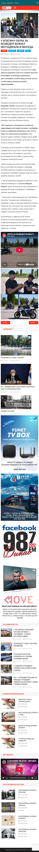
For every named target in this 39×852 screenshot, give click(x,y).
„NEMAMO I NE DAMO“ (8, 411)
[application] (19, 769)
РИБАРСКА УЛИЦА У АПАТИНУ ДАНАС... (25, 700)
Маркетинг (10, 3)
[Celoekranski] (36, 778)
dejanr (22, 810)
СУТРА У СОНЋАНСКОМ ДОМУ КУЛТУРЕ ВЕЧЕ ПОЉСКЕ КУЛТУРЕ (34, 322)
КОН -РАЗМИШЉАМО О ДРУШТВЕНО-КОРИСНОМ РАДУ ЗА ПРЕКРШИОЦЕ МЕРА (17, 388)
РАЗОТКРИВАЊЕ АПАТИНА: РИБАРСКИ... (27, 830)
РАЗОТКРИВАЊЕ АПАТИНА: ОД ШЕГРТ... (27, 817)
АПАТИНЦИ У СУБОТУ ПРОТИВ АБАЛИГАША (25, 645)
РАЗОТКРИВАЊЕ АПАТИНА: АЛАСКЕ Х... (27, 804)
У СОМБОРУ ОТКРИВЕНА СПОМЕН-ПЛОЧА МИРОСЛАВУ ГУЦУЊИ (25, 668)
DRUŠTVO (12, 50)
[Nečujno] (32, 778)
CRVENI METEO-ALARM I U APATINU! (12, 357)
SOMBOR (20, 50)
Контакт (17, 3)
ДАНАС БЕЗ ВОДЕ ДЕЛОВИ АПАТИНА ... (27, 726)
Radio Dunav (16, 54)
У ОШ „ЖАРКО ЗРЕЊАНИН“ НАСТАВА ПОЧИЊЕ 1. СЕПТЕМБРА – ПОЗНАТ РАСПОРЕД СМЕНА (24, 633)
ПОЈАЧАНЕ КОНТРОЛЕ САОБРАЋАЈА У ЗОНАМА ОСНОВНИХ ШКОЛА (23, 656)
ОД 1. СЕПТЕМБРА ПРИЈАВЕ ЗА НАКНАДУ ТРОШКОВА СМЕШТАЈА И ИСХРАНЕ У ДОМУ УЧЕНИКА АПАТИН (26, 681)
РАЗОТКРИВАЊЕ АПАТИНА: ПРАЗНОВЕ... (27, 791)
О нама (3, 3)
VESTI (28, 50)
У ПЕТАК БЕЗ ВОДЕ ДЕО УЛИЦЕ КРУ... (26, 740)
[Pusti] (3, 778)
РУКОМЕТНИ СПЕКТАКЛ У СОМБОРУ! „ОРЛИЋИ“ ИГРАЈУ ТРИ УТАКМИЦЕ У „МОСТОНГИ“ (6, 322)
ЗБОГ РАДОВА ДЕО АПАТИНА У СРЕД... (28, 713)
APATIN (4, 50)
